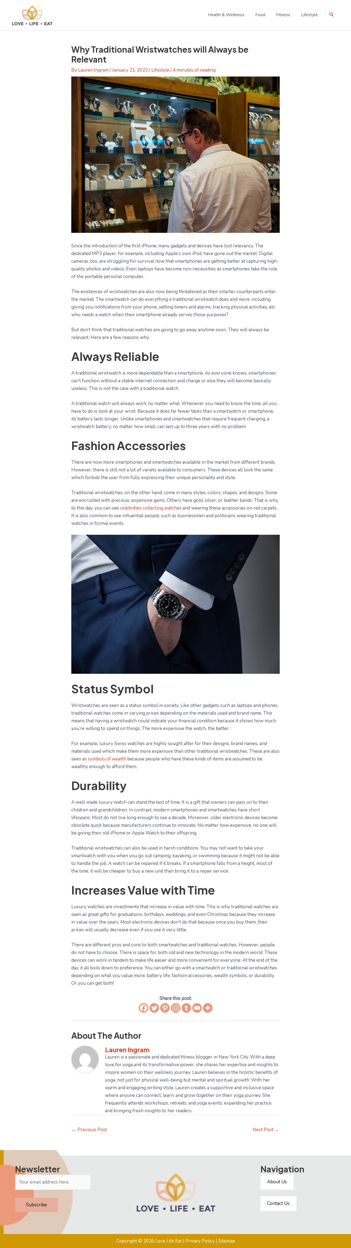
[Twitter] (154, 1008)
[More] (208, 1008)
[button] (332, 15)
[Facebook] (143, 1008)
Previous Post (89, 1130)
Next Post (266, 1130)
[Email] (197, 1008)
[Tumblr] (186, 1008)
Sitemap (226, 1241)
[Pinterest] (165, 1008)
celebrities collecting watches (151, 508)
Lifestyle (160, 70)
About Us (277, 1182)
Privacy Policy (200, 1241)
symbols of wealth (107, 759)
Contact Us (278, 1203)
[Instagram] (175, 1008)
